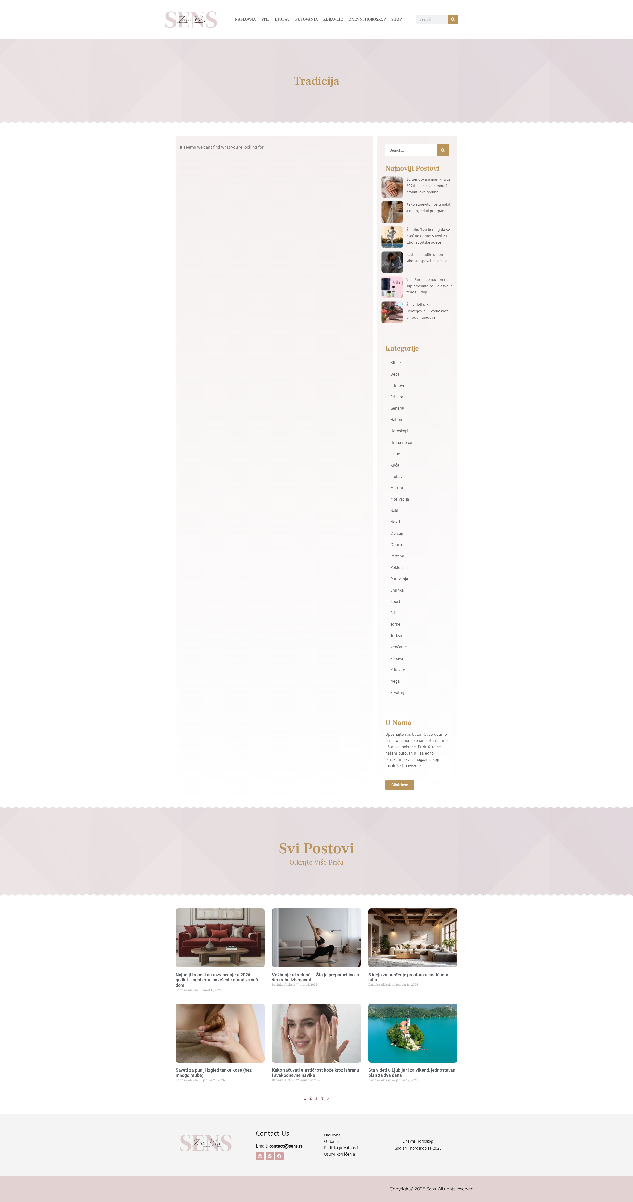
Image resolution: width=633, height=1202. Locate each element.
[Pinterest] (270, 1156)
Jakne (395, 453)
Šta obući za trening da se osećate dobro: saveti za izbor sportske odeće (428, 236)
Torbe (395, 624)
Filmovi (397, 385)
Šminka (397, 590)
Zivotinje (398, 692)
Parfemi (397, 556)
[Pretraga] (453, 19)
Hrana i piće (401, 442)
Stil (265, 19)
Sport (395, 601)
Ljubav (282, 19)
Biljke (395, 362)
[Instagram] (260, 1156)
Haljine (396, 419)
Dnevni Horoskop (367, 19)
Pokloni (397, 567)
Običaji (396, 533)
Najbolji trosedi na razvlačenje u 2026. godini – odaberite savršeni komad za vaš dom (217, 980)
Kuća (394, 465)
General (397, 408)
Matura (396, 487)
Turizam (397, 635)
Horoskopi (399, 431)
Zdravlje (333, 19)
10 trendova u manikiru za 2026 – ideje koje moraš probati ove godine (428, 185)
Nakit (395, 510)
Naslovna (245, 19)
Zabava (396, 658)
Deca (394, 374)
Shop (396, 19)
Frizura (396, 397)
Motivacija (399, 499)
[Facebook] (279, 1156)
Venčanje (398, 647)
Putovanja (306, 19)
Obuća (396, 544)
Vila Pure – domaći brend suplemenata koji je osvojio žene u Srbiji (429, 285)
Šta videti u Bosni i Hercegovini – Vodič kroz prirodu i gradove (427, 310)
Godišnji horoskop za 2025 (418, 1148)
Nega (395, 681)
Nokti (395, 522)
